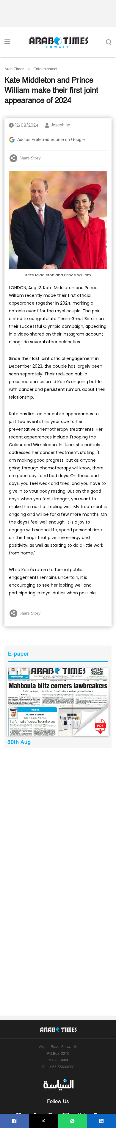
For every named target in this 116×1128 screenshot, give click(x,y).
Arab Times (14, 69)
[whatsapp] (72, 1121)
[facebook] (14, 1121)
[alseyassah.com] (58, 1084)
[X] (43, 1121)
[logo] (58, 42)
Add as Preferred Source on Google (51, 140)
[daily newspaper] (58, 702)
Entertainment (45, 69)
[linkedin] (101, 1121)
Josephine (60, 125)
